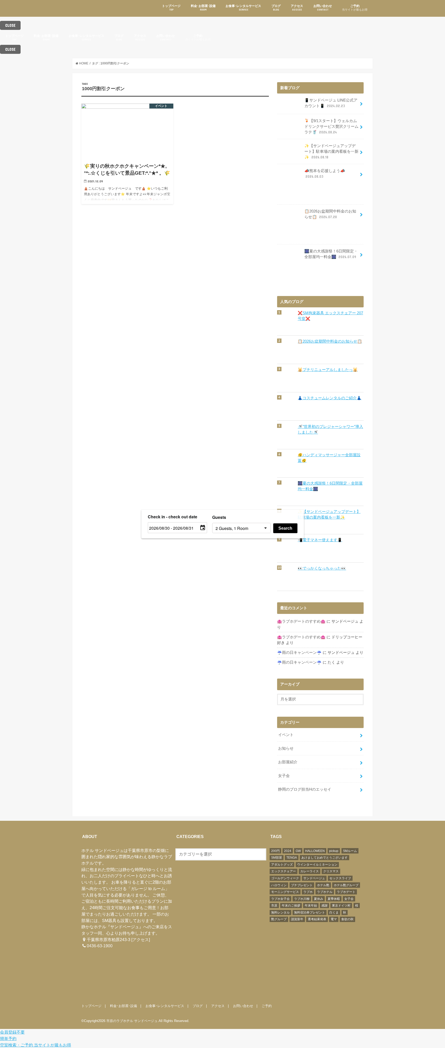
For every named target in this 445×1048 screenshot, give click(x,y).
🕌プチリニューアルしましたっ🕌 (328, 370)
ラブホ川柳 (302, 899)
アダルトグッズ (282, 864)
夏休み (318, 899)
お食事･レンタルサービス (243, 7)
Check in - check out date (172, 517)
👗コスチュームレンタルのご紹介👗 (330, 398)
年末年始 (311, 905)
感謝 (324, 905)
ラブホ (308, 892)
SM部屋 (276, 857)
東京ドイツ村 (341, 905)
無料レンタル (280, 912)
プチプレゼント (302, 885)
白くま (334, 912)
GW (298, 851)
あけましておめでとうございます (324, 857)
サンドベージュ (314, 878)
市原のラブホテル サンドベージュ (132, 1021)
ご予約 (354, 7)
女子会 (284, 776)
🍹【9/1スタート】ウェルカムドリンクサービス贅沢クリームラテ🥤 (331, 126)
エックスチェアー (283, 871)
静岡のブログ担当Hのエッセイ (304, 789)
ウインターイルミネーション (317, 864)
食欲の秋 (347, 919)
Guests (219, 517)
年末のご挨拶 (291, 905)
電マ (334, 919)
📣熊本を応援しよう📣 (324, 174)
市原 (274, 905)
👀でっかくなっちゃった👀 (322, 568)
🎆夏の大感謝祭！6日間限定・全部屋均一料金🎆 (331, 254)
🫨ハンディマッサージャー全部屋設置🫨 (329, 458)
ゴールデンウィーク (285, 878)
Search (285, 528)
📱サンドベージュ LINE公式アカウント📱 (330, 103)
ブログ (276, 7)
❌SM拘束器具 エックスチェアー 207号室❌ (330, 316)
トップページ (171, 7)
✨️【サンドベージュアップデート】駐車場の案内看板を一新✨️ (331, 151)
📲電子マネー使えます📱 (320, 540)
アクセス (297, 7)
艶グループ (279, 919)
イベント (286, 735)
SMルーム (350, 851)
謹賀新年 (297, 919)
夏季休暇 (334, 899)
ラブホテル (324, 892)
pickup (333, 851)
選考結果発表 (317, 919)
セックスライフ (340, 878)
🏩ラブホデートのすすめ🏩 (301, 621)
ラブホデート (346, 892)
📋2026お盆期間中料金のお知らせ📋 (330, 214)
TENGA (291, 857)
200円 (275, 851)
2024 (287, 851)
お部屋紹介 (287, 762)
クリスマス (331, 871)
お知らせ (286, 748)
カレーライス (309, 871)
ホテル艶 (323, 885)
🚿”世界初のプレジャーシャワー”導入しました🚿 (330, 429)
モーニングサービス (285, 892)
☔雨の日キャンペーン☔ (299, 652)
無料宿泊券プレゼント (309, 912)
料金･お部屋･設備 (203, 7)
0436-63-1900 (100, 945)
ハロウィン (279, 885)
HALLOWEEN (315, 851)
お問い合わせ (322, 7)
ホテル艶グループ (346, 885)
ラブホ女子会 (280, 899)
